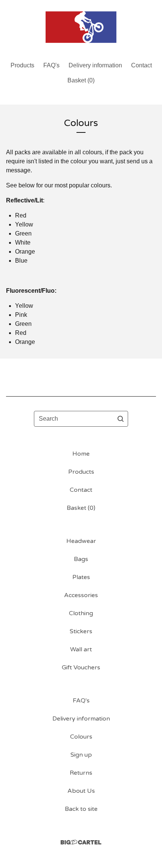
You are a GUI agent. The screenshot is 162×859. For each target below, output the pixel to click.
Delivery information (95, 65)
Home (81, 454)
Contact (141, 65)
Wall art (81, 649)
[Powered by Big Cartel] (81, 842)
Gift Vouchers (81, 667)
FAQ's (51, 65)
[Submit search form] (120, 418)
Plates (81, 577)
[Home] (81, 27)
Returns (81, 773)
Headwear (81, 541)
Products (22, 65)
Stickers (81, 631)
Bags (81, 559)
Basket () (81, 80)
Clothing (81, 613)
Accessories (81, 595)
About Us (81, 791)
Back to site (81, 809)
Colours (81, 736)
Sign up (81, 755)
